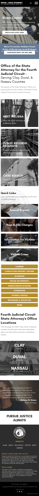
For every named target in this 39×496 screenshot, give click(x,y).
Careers (20, 267)
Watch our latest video (14, 32)
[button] (1, 36)
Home (5, 445)
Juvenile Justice (19, 295)
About (11, 445)
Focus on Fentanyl (19, 281)
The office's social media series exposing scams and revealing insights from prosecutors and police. (18, 24)
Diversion (19, 276)
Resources (19, 445)
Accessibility (23, 484)
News (19, 305)
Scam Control (12, 17)
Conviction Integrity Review (19, 271)
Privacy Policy (15, 484)
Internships (19, 290)
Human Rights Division (19, 286)
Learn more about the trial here (19, 52)
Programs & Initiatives (19, 300)
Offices (28, 445)
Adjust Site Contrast (32, 493)
